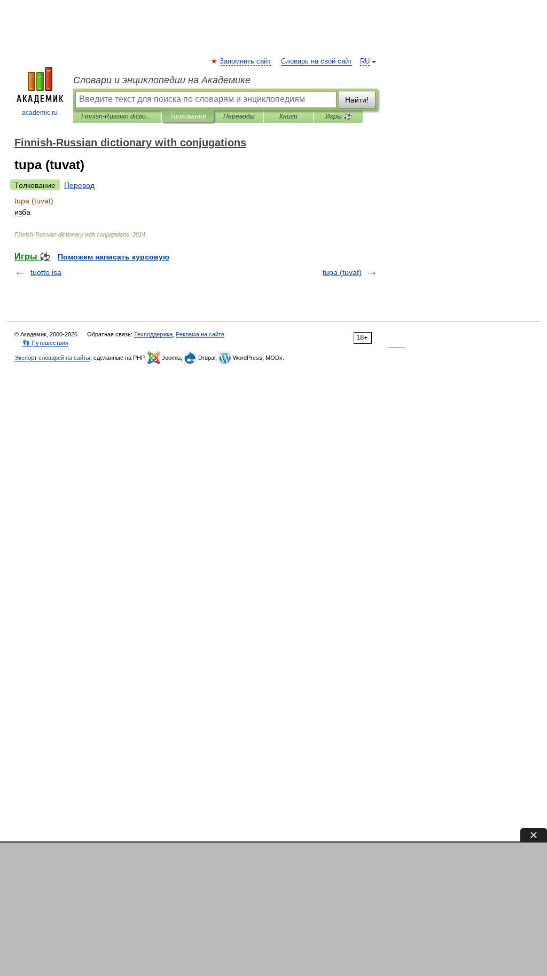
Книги (288, 116)
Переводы (239, 116)
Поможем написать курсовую (113, 257)
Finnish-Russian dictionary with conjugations (117, 116)
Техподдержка (153, 334)
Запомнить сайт (246, 61)
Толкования (188, 116)
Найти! (357, 100)
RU (365, 61)
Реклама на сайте (200, 334)
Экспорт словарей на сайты (52, 358)
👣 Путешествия (45, 343)
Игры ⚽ (338, 116)
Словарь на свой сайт (316, 61)
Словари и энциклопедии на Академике (162, 80)
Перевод (79, 185)
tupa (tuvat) (342, 272)
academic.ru (40, 112)
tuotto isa (45, 272)
